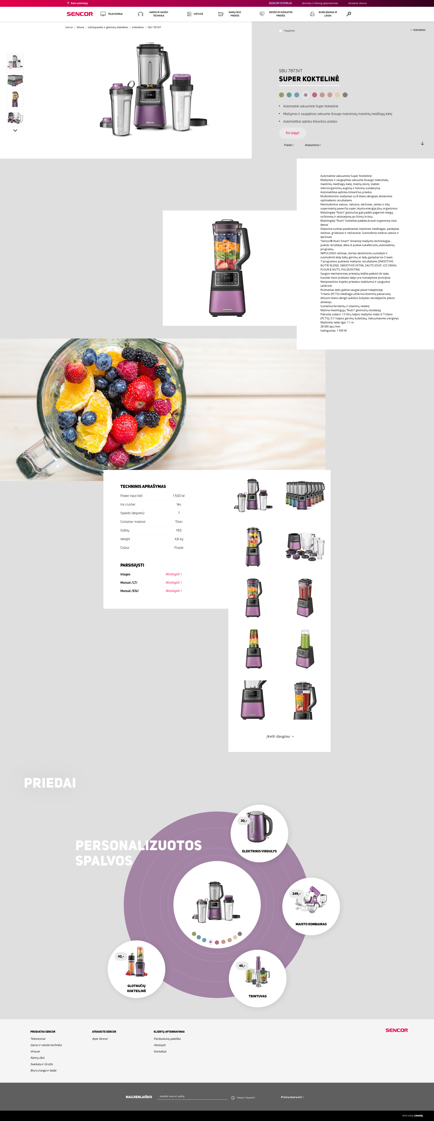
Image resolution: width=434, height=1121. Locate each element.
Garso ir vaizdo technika (46, 1045)
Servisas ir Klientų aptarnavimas (320, 3)
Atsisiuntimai (312, 145)
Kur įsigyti (292, 133)
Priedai (288, 145)
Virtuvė (35, 1051)
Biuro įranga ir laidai (43, 1070)
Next (15, 130)
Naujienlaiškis (139, 1097)
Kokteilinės (419, 30)
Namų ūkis (37, 1058)
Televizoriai (37, 1039)
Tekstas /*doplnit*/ (246, 1097)
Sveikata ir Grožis (41, 1064)
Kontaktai (160, 1051)
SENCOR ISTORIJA (280, 3)
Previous (15, 45)
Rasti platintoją (79, 3)
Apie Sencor (100, 1039)
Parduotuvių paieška (167, 1039)
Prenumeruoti (291, 1097)
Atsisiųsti (173, 574)
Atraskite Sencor (357, 3)
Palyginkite (289, 31)
